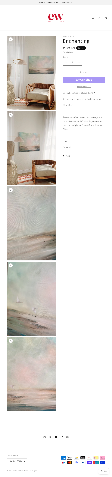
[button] (6, 18)
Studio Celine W (18, 471)
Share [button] (68, 156)
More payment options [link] (84, 86)
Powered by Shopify (30, 471)
